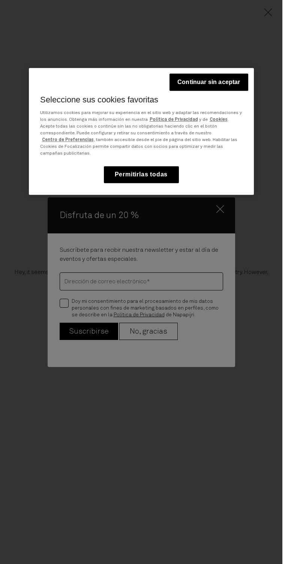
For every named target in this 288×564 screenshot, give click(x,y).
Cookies (219, 119)
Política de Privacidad (174, 119)
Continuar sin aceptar (208, 82)
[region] (141, 131)
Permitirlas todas (141, 174)
